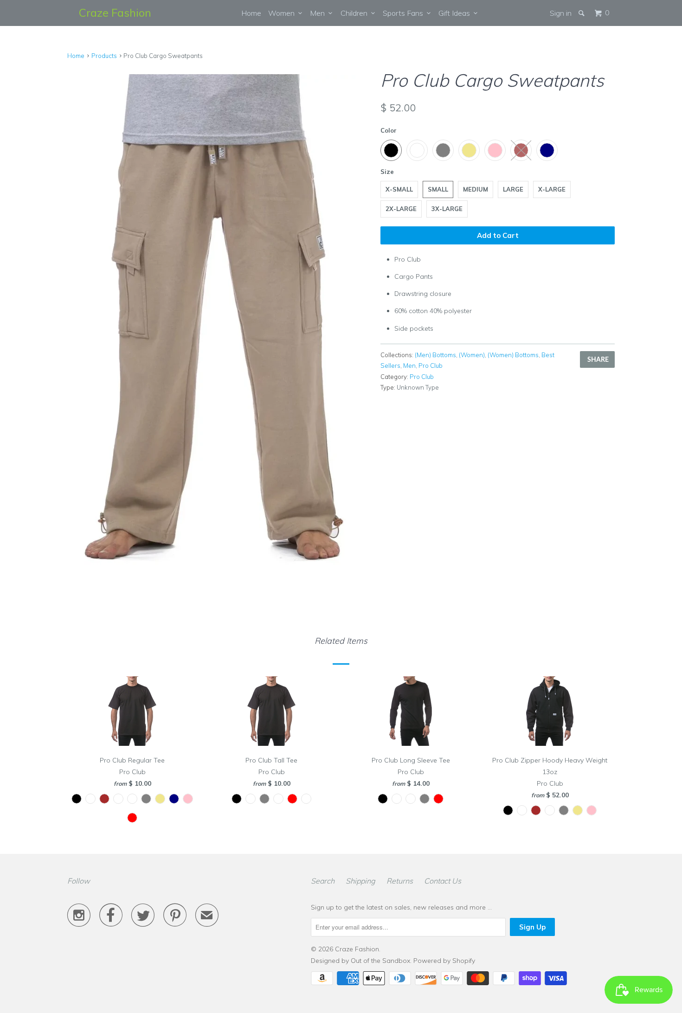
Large (513, 189)
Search (323, 880)
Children (356, 13)
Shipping (360, 880)
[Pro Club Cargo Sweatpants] (219, 322)
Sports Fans (405, 13)
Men (319, 13)
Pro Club (430, 365)
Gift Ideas (456, 13)
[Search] (582, 13)
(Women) (472, 355)
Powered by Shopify (444, 960)
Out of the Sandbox (380, 960)
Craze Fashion (115, 12)
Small (438, 189)
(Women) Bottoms (513, 355)
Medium (475, 189)
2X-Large (401, 208)
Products (104, 55)
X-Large (552, 189)
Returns (399, 880)
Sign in (561, 13)
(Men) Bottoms (435, 355)
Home (251, 13)
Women (283, 13)
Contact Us (442, 880)
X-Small (399, 189)
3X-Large (447, 208)
